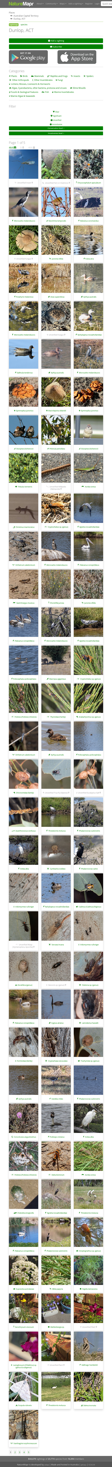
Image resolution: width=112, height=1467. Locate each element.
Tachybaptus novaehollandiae (89, 335)
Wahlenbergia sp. (57, 1327)
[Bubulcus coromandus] (88, 204)
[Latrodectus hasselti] (88, 1006)
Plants (14, 76)
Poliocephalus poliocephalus (24, 679)
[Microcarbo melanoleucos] (23, 204)
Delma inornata (89, 1405)
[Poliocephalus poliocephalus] (23, 662)
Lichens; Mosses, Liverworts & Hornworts (30, 84)
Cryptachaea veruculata (57, 1061)
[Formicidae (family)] (23, 1044)
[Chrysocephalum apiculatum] (88, 165)
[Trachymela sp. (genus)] (88, 1044)
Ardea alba (24, 869)
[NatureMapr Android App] (28, 57)
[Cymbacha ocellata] (56, 851)
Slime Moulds (79, 88)
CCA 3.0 (92, 1465)
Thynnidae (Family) (58, 717)
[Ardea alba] (23, 851)
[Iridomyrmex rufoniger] (23, 889)
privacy (83, 1465)
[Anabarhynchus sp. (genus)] (88, 700)
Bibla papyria (57, 1289)
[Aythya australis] (88, 280)
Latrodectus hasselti (90, 1023)
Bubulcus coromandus (89, 221)
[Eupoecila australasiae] (23, 1272)
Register (89, 3)
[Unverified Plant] (88, 1310)
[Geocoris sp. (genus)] (56, 968)
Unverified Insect (24, 182)
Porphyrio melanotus (24, 297)
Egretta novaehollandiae (89, 527)
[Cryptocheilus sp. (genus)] (56, 510)
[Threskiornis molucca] (56, 814)
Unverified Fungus (23, 259)
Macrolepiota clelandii (57, 410)
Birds (25, 76)
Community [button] (51, 3)
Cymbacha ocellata (57, 869)
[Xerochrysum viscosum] (23, 1310)
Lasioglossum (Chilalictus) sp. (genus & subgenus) (25, 1366)
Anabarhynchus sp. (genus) (90, 717)
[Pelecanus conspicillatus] (88, 548)
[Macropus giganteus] (56, 662)
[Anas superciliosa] (56, 280)
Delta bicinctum (58, 1175)
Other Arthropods (20, 80)
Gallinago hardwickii (90, 1365)
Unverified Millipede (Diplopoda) (58, 487)
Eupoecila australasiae (25, 1289)
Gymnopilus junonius (24, 410)
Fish (47, 92)
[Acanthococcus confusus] (23, 814)
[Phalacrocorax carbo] (88, 851)
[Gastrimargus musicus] (23, 586)
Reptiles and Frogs (59, 76)
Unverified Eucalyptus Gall (88, 792)
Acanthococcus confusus (26, 831)
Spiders (89, 76)
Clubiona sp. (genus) (90, 985)
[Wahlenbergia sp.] (56, 1310)
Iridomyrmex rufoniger (24, 906)
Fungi (60, 80)
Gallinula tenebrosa (25, 372)
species (24, 24)
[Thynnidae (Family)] (56, 700)
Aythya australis (89, 297)
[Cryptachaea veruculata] (56, 1044)
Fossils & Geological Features (24, 92)
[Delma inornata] (88, 1388)
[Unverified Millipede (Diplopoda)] (56, 469)
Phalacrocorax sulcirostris (89, 831)
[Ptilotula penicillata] (56, 431)
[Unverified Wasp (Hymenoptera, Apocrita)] (23, 927)
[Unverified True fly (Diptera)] (56, 775)
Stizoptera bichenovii (24, 448)
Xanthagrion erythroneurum (25, 1443)
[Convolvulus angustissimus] (23, 1120)
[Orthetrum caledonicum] (23, 548)
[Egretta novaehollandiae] (88, 510)
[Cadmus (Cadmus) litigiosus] (88, 889)
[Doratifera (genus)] (23, 968)
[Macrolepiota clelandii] (56, 393)
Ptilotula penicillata (57, 448)
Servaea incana (58, 944)
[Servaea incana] (56, 927)
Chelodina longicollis (25, 1213)
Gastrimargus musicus (25, 603)
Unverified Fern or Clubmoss (56, 183)
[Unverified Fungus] (23, 241)
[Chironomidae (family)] (23, 775)
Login (97, 3)
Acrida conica (90, 486)
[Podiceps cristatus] (56, 1120)
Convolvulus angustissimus (25, 1137)
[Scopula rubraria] (23, 1388)
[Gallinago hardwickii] (88, 1348)
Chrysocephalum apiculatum (89, 182)
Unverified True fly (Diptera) (56, 792)
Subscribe (57, 46)
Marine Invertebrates (64, 92)
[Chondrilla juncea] (56, 586)
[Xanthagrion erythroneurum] (23, 1426)
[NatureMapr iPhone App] (77, 57)
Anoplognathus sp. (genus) (90, 1251)
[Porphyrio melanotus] (23, 280)
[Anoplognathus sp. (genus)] (88, 1234)
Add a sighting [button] (75, 3)
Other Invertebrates (43, 80)
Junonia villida (57, 259)
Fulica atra (89, 259)
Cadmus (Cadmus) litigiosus (90, 906)
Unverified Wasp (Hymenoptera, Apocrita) (23, 945)
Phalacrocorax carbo (89, 869)
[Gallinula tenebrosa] (23, 355)
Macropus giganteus (57, 679)
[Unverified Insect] (23, 165)
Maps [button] (62, 3)
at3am (46, 1465)
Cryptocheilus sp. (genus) (58, 527)
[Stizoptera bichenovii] (23, 431)
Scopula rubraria (25, 1405)
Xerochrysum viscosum (24, 1327)
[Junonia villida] (56, 241)
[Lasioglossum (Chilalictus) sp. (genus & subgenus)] (23, 1348)
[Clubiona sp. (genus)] (88, 968)
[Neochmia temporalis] (56, 204)
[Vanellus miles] (56, 1082)
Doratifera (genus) (25, 985)
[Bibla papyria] (56, 1272)
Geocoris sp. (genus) (56, 985)
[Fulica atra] (88, 241)
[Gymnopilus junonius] (23, 393)
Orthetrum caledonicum (25, 565)
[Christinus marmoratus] (23, 510)
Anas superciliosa (57, 297)
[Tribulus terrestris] (23, 469)
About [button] (39, 3)
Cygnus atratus (57, 1023)
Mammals (39, 76)
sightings (14, 24)
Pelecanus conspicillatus (89, 565)
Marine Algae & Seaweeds (23, 96)
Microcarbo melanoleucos (24, 221)
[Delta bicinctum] (56, 1158)
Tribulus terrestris (25, 486)
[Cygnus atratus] (56, 1006)
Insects (77, 76)
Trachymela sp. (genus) (90, 1061)
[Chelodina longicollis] (23, 1195)
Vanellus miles (57, 1099)
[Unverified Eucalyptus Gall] (88, 775)
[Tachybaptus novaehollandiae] (88, 317)
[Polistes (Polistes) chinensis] (23, 700)
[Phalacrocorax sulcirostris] (88, 814)
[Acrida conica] (88, 469)
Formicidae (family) (24, 1061)
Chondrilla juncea (57, 603)
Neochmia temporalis (57, 221)
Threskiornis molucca (57, 831)
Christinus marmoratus (25, 527)
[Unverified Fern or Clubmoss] (56, 165)
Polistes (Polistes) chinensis (26, 717)
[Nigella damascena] (88, 1272)
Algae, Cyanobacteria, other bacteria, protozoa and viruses (39, 88)
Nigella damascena (89, 1289)
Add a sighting (57, 40)
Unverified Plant (88, 1327)
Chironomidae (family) (25, 792)
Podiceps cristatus (57, 1137)
